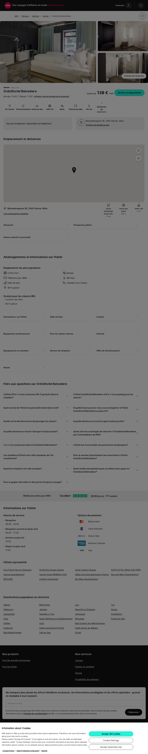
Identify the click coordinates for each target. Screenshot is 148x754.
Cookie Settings (111, 740)
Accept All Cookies (111, 734)
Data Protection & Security (28, 751)
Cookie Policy (8, 751)
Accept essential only (111, 747)
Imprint (44, 751)
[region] (74, 738)
